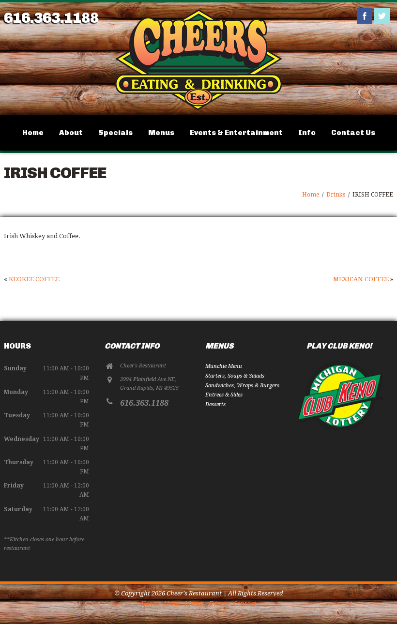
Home (33, 132)
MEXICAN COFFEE (361, 279)
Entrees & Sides (224, 395)
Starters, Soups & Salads (234, 376)
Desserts (215, 404)
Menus (161, 132)
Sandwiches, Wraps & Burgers (242, 385)
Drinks (335, 194)
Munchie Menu (223, 366)
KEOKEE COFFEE (34, 279)
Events (219, 603)
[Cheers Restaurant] (198, 109)
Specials (115, 132)
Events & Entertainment (236, 132)
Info (307, 132)
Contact (244, 603)
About (71, 132)
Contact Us (353, 132)
